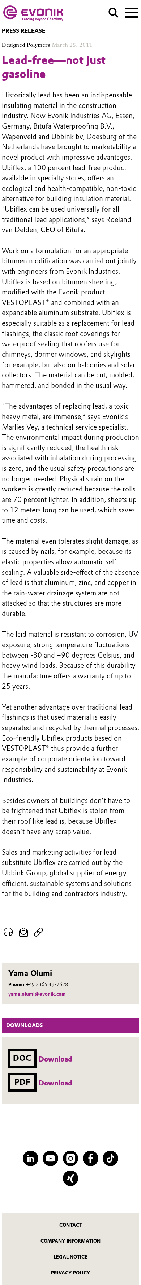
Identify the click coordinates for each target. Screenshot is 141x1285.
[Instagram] (70, 1158)
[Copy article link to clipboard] (38, 932)
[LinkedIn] (30, 1158)
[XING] (70, 1178)
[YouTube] (50, 1158)
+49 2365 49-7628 (47, 984)
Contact (70, 1225)
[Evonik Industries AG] (33, 13)
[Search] (113, 12)
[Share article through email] (23, 932)
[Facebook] (90, 1158)
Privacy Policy (70, 1273)
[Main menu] (131, 12)
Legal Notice (70, 1257)
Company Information (70, 1241)
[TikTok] (110, 1158)
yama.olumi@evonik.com (37, 994)
